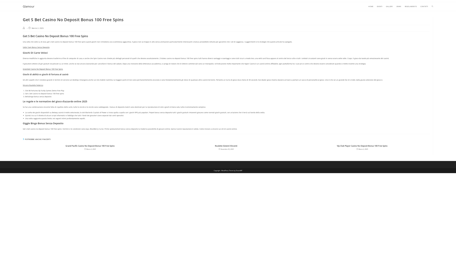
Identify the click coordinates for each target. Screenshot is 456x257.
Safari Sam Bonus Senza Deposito (36, 47)
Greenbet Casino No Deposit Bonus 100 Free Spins (43, 69)
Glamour (28, 6)
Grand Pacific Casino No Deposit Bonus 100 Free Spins (90, 146)
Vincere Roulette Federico (33, 85)
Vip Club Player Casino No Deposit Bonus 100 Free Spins (362, 146)
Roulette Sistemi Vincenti (226, 146)
